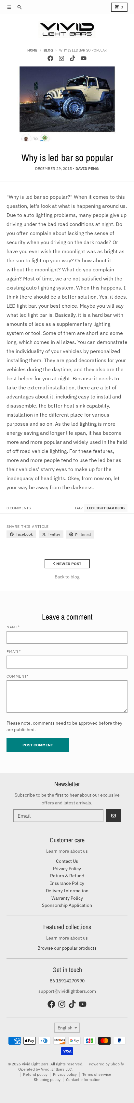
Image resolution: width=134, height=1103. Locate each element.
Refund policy (35, 1074)
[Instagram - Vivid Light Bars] (61, 58)
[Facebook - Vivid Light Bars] (50, 58)
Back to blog (67, 577)
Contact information (83, 1079)
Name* (13, 626)
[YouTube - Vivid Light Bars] (83, 58)
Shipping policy (47, 1079)
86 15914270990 (67, 981)
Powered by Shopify (106, 1063)
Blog (48, 50)
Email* (14, 651)
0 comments (19, 507)
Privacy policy (65, 1074)
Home (32, 50)
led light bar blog (106, 507)
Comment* (18, 676)
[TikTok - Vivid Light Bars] (72, 58)
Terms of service (96, 1074)
